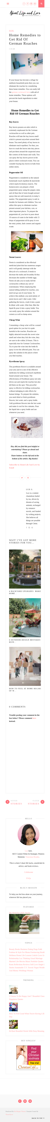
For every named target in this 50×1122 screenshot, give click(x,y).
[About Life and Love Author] (28, 845)
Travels (30, 968)
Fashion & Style (15, 952)
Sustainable (19, 968)
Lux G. (29, 489)
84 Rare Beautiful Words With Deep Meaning (26, 1031)
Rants (11, 964)
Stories (11, 968)
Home (11, 30)
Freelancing (34, 952)
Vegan (36, 968)
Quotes (40, 961)
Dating (30, 949)
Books (17, 949)
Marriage (39, 958)
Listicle (35, 955)
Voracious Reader (32, 857)
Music (27, 961)
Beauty (12, 949)
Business (24, 949)
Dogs (35, 949)
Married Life (14, 961)
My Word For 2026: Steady (19, 913)
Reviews (26, 964)
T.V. (25, 968)
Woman (30, 971)
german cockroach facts (21, 92)
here (34, 718)
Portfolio (34, 961)
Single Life (42, 964)
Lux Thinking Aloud (27, 958)
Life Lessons (26, 955)
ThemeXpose (9, 1114)
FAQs (28, 878)
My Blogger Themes (20, 1111)
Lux (26, 851)
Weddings (23, 971)
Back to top (37, 1118)
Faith (40, 949)
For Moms (26, 952)
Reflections (18, 964)
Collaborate (28, 872)
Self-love (34, 964)
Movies (22, 961)
